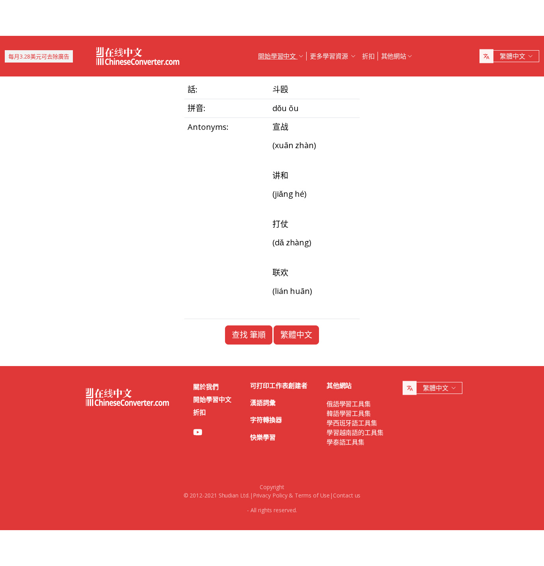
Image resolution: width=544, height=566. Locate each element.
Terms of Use (312, 495)
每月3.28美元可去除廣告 (38, 56)
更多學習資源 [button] (329, 56)
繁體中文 (296, 334)
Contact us (346, 495)
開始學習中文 (212, 399)
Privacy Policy (270, 495)
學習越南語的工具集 (355, 432)
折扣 (368, 56)
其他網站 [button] (394, 56)
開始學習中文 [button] (277, 56)
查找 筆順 (249, 334)
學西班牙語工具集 (352, 423)
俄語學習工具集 (349, 404)
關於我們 (206, 386)
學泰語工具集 (346, 442)
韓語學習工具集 (349, 413)
